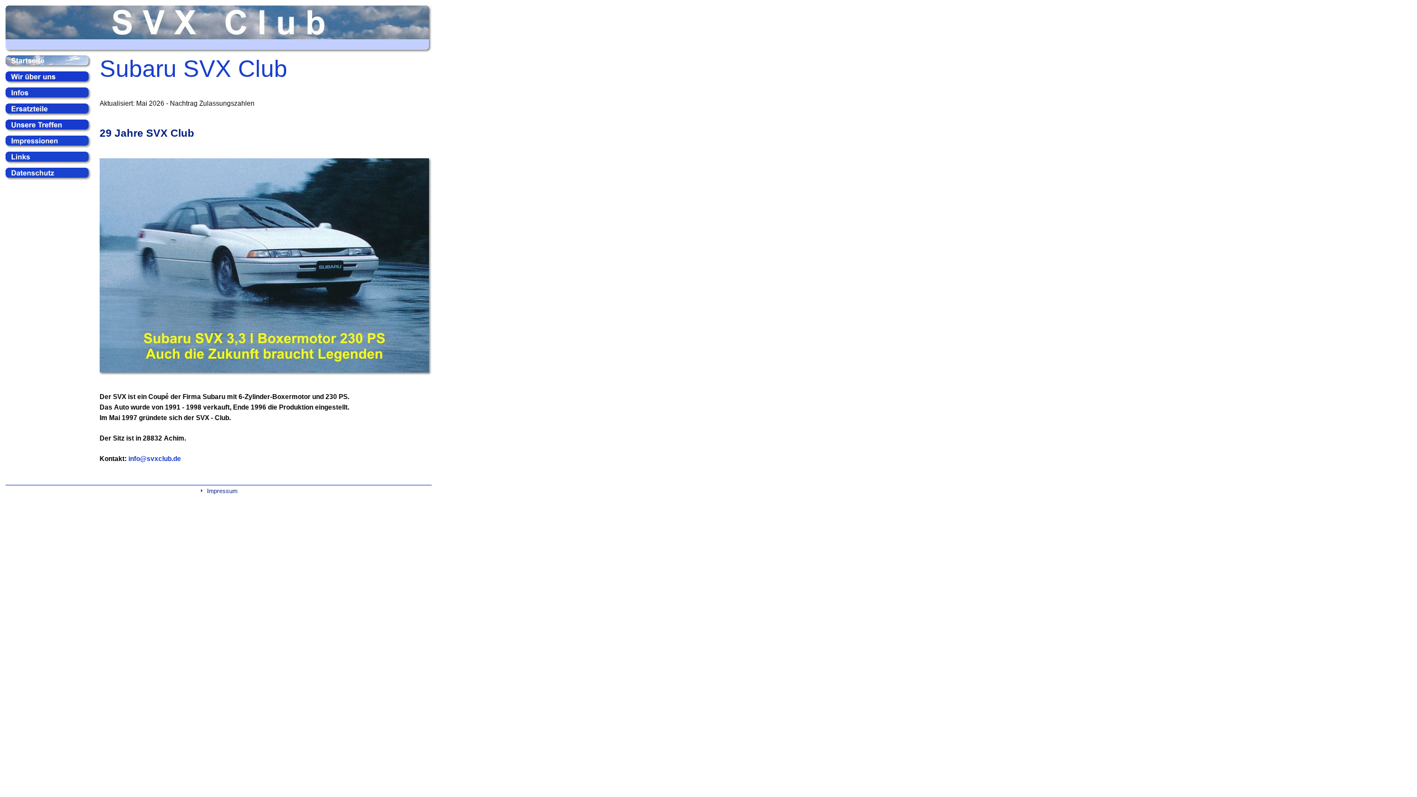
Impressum (222, 491)
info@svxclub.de (154, 459)
